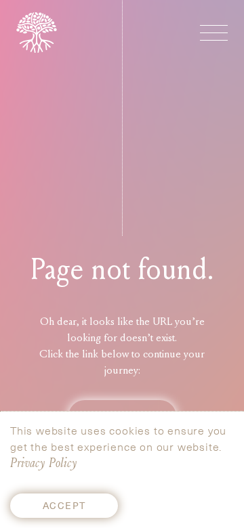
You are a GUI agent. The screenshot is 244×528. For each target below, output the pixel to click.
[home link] (36, 32)
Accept (64, 505)
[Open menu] (214, 33)
